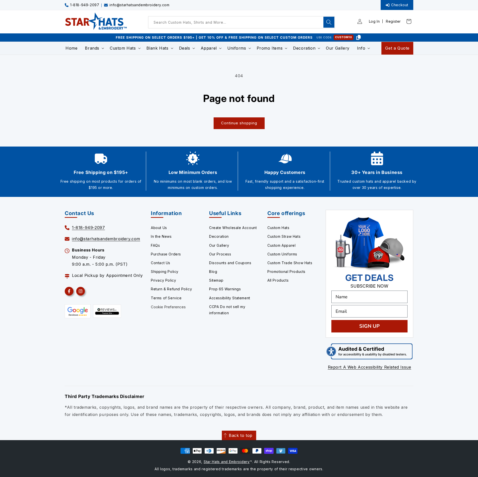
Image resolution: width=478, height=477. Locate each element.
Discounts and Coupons (230, 263)
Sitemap (216, 280)
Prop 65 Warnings (225, 289)
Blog (213, 271)
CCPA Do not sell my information (227, 310)
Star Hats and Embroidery (227, 462)
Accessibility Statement (229, 298)
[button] (93, 48)
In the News (161, 236)
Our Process (220, 254)
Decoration (219, 236)
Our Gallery (219, 245)
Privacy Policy (163, 280)
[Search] (328, 22)
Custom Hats (278, 228)
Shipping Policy (165, 271)
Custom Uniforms (282, 254)
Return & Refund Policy (171, 289)
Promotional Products (286, 271)
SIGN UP (369, 326)
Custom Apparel (281, 245)
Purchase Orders (166, 254)
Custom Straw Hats (283, 236)
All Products (278, 280)
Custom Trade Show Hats (289, 263)
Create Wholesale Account (233, 228)
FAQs (155, 245)
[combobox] (241, 22)
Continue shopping (239, 123)
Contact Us (160, 263)
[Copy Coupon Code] (358, 37)
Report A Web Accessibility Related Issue (369, 367)
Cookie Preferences (168, 307)
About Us (159, 228)
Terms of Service (166, 298)
